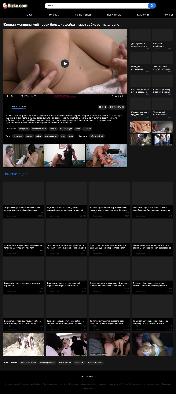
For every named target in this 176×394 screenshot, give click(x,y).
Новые (29, 15)
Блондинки (23, 129)
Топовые (54, 15)
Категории (143, 15)
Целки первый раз (47, 362)
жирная (29, 136)
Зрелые (53, 129)
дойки (38, 136)
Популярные (114, 15)
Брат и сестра (65, 362)
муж (63, 136)
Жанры (169, 15)
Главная (6, 14)
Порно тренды (83, 15)
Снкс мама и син (95, 362)
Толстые (87, 129)
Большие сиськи (39, 129)
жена (70, 136)
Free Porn (88, 389)
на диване (18, 136)
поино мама (80, 362)
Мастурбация (66, 129)
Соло (77, 129)
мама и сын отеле (28, 362)
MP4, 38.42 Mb (97, 136)
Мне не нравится (9, 107)
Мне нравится (5, 107)
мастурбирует (51, 136)
